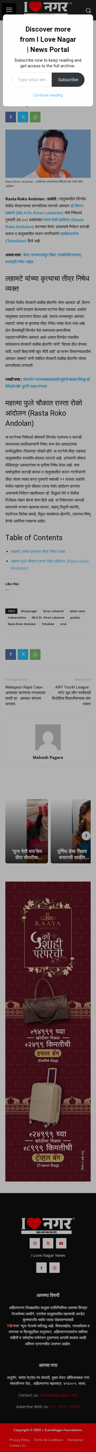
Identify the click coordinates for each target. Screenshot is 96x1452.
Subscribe (68, 79)
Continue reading (48, 95)
